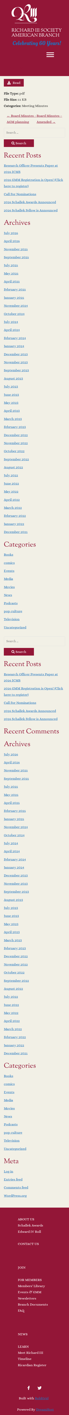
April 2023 (12, 411)
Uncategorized (15, 627)
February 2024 (15, 338)
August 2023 (13, 378)
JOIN (21, 1267)
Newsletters (27, 1298)
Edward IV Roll (29, 1232)
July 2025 (11, 265)
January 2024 (14, 346)
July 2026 (11, 233)
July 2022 (11, 475)
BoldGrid (41, 1398)
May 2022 (11, 491)
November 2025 (16, 249)
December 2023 (16, 354)
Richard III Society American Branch (37, 33)
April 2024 (12, 330)
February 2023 (15, 427)
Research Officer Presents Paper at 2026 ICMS (31, 168)
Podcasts (11, 603)
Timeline (24, 1359)
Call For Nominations (20, 194)
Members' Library (31, 1286)
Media (8, 579)
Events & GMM (29, 1292)
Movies (9, 587)
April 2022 (12, 500)
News (8, 595)
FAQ (21, 1310)
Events (9, 571)
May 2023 (11, 403)
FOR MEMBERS (30, 1280)
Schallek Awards (30, 1225)
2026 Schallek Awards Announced (30, 202)
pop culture (13, 611)
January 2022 (14, 524)
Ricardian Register (32, 1365)
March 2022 (13, 508)
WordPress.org (15, 1195)
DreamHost (45, 1409)
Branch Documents (33, 1304)
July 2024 (11, 322)
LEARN (23, 1346)
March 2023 (13, 419)
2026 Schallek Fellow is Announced (31, 210)
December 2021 (16, 532)
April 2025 (12, 281)
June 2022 (11, 483)
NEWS (23, 1334)
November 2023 (16, 362)
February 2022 (15, 516)
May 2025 (11, 273)
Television (12, 619)
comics (9, 563)
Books (8, 554)
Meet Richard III (30, 1353)
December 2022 (16, 435)
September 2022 (16, 459)
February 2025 (15, 289)
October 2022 (14, 451)
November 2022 (16, 443)
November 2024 (16, 305)
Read (16, 83)
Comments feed (16, 1187)
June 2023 (11, 394)
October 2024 (14, 314)
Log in (8, 1171)
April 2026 (12, 241)
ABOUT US (26, 1219)
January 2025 (14, 297)
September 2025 (16, 257)
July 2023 (11, 386)
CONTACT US (28, 1244)
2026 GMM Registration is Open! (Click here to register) (33, 183)
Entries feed (13, 1179)
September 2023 (16, 370)
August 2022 (13, 467)
